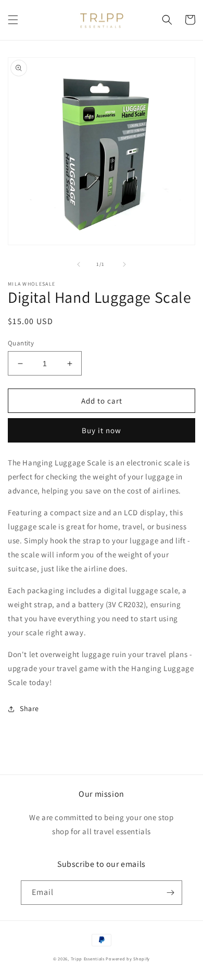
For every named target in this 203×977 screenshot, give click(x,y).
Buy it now (101, 430)
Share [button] (29, 708)
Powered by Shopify (128, 958)
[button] (13, 19)
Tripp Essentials (88, 958)
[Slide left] (78, 264)
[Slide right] (124, 264)
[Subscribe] (170, 892)
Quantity (21, 343)
